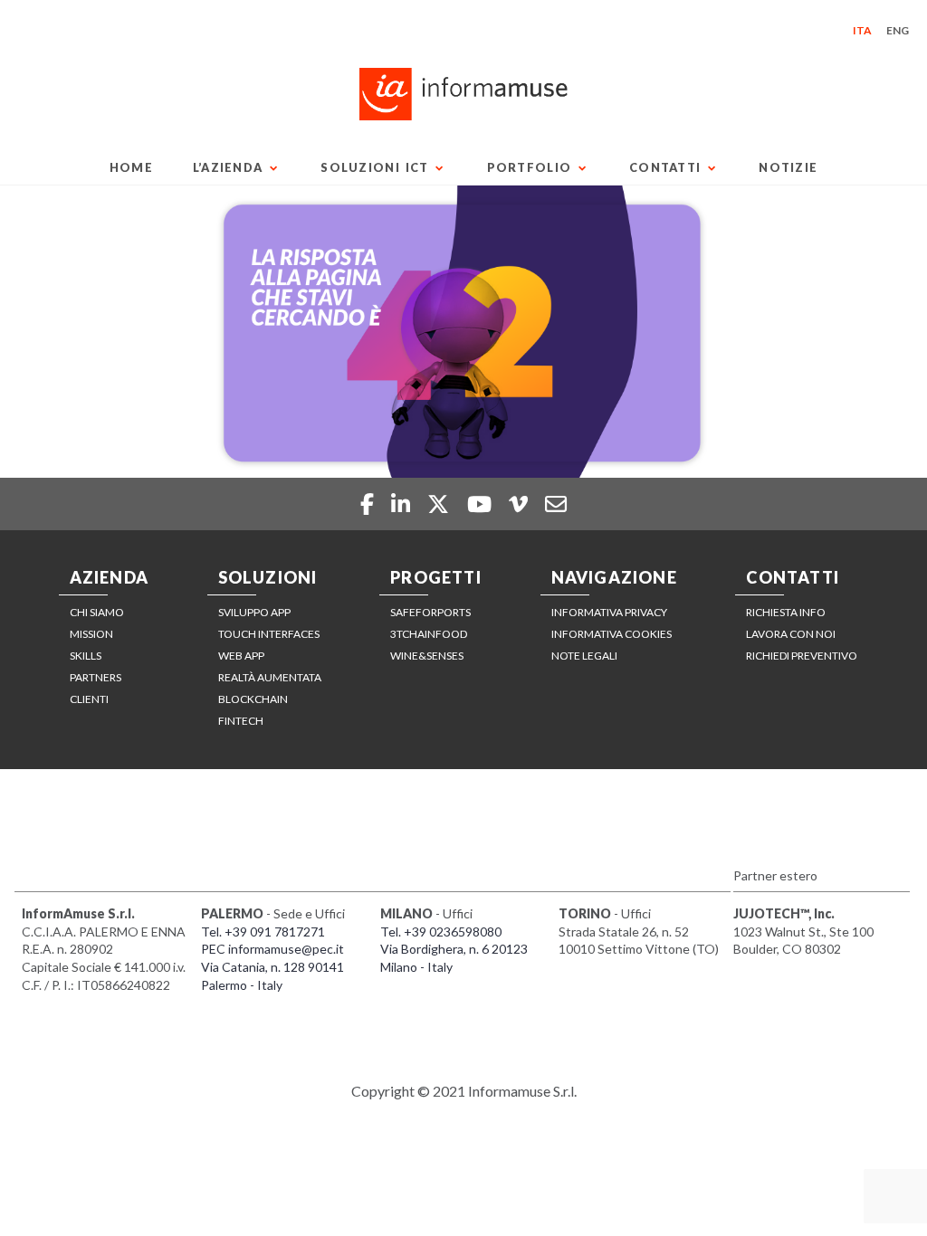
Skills (85, 655)
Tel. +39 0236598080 (441, 931)
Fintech (240, 720)
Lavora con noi (791, 634)
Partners (95, 677)
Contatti (665, 167)
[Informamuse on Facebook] (368, 503)
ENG (897, 30)
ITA (862, 30)
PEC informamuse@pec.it (272, 948)
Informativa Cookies (611, 634)
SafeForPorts (430, 612)
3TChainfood (428, 634)
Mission (91, 634)
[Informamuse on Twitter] (440, 503)
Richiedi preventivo (801, 655)
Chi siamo (97, 612)
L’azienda (228, 167)
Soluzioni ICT (374, 167)
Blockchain (253, 699)
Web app (241, 655)
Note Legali (584, 655)
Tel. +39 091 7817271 (263, 931)
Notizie (788, 167)
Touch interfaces (269, 634)
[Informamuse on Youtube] (481, 503)
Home (131, 167)
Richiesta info (786, 612)
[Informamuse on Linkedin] (403, 503)
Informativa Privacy (609, 612)
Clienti (89, 699)
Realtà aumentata (269, 677)
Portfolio (529, 167)
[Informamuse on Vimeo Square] (520, 503)
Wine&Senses (427, 655)
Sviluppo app (254, 612)
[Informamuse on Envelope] (556, 503)
